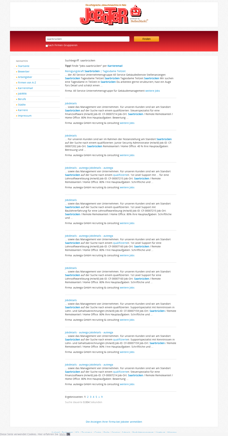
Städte (22, 104)
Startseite (23, 66)
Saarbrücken (72, 78)
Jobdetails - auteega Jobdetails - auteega (89, 167)
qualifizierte (120, 175)
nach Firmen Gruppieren (62, 45)
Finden (146, 39)
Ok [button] (68, 434)
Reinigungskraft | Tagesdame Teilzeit (95, 71)
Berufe (22, 99)
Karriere (23, 110)
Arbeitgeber (25, 77)
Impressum (25, 115)
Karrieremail (25, 88)
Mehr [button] (62, 434)
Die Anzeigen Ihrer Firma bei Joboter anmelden (114, 421)
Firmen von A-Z (27, 82)
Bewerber (24, 71)
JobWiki (22, 93)
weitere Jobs (152, 90)
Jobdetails (71, 103)
